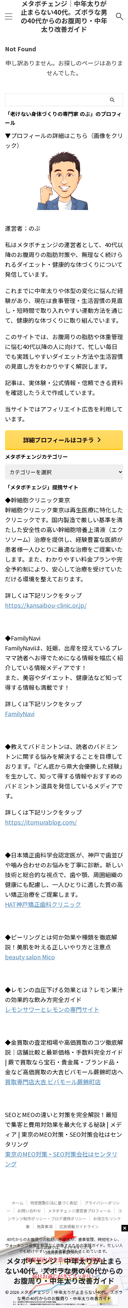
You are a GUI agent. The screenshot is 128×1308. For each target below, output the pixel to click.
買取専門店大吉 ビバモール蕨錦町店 (53, 1081)
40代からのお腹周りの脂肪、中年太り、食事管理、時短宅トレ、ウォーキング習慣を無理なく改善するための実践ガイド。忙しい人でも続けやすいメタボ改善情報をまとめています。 (64, 1245)
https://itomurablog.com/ (41, 822)
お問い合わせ (29, 1210)
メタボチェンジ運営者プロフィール (79, 1210)
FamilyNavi (19, 713)
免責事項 (45, 1226)
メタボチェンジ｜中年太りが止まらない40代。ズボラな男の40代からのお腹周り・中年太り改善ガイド (64, 1270)
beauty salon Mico (30, 956)
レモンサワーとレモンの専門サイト (52, 1009)
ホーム (17, 1202)
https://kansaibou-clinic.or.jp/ (46, 605)
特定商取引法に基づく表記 (53, 1202)
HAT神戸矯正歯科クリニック (43, 904)
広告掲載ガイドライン (79, 1226)
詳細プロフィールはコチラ (58, 439)
